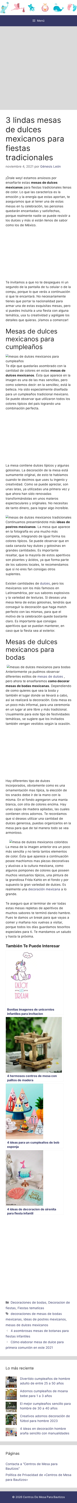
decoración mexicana (44, 889)
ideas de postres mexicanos (45, 1319)
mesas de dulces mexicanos (27, 1325)
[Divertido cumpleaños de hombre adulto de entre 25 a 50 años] (11, 1382)
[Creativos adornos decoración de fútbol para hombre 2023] (11, 1420)
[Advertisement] (38, 66)
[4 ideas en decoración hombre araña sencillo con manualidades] (11, 1432)
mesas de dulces (50, 676)
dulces (45, 583)
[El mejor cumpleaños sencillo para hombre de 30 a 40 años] (11, 1407)
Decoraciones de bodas (28, 1302)
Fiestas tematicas (31, 1308)
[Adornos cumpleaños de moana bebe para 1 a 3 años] (11, 1395)
